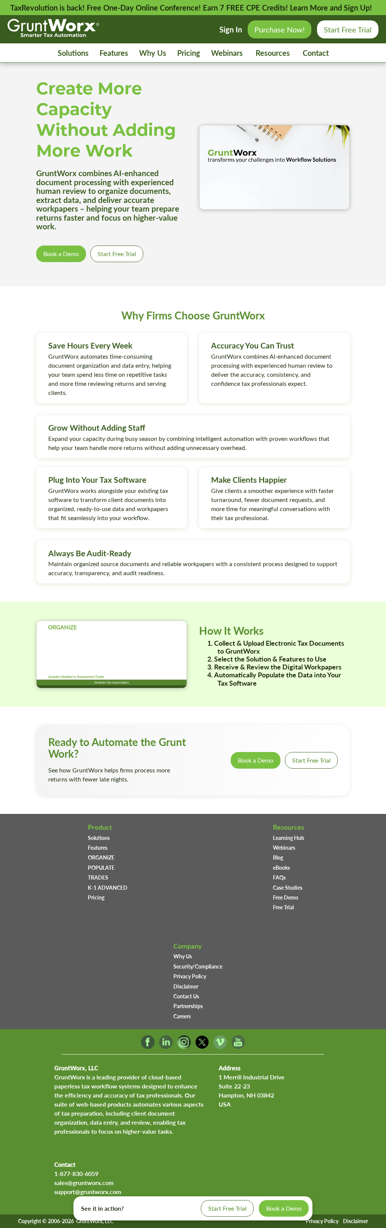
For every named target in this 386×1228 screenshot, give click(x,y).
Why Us (152, 53)
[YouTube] (238, 1046)
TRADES (98, 877)
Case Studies (287, 887)
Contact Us (186, 996)
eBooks (281, 867)
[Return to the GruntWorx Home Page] (53, 34)
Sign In (230, 29)
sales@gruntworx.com (83, 1182)
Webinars (227, 53)
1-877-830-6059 (76, 1173)
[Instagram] (184, 1046)
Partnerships (188, 1006)
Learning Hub (288, 837)
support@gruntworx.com (87, 1191)
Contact (316, 53)
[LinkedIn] (166, 1046)
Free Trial (283, 907)
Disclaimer (185, 986)
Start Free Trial (348, 29)
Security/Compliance (197, 966)
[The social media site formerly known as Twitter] (202, 1046)
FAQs (279, 877)
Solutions (73, 53)
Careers (182, 1016)
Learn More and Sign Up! (331, 7)
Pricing (188, 53)
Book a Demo (61, 254)
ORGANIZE (101, 857)
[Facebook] (148, 1046)
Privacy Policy (189, 976)
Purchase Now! (279, 29)
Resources (273, 53)
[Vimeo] (220, 1046)
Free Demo (285, 897)
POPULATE (101, 867)
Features (114, 53)
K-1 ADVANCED (107, 887)
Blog (278, 857)
